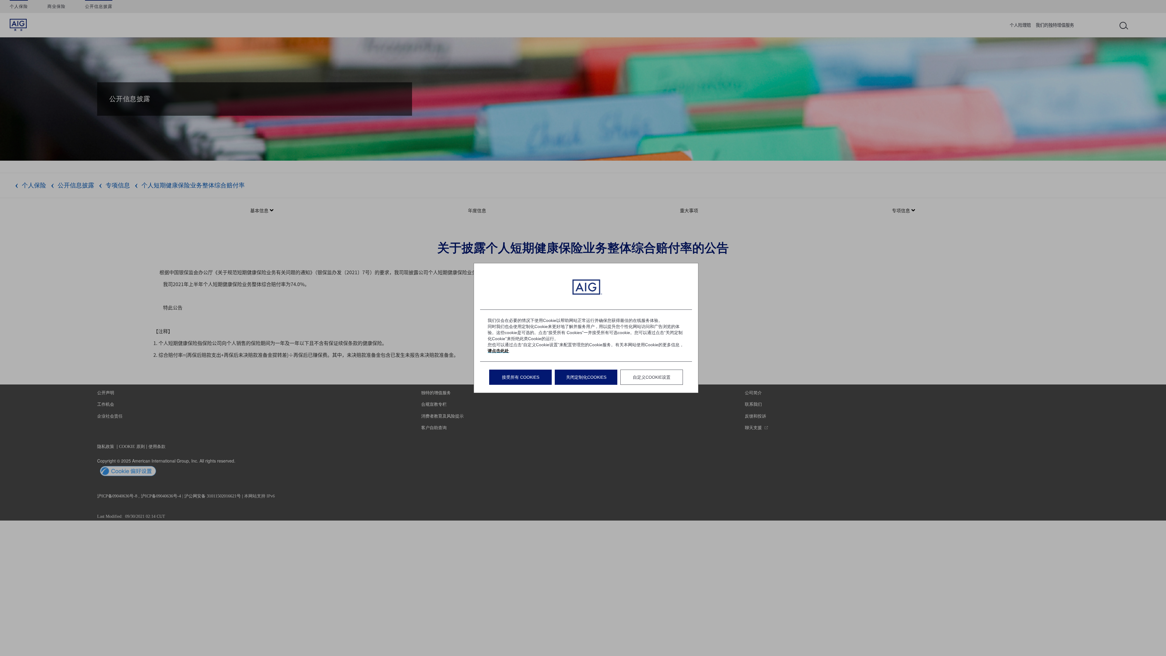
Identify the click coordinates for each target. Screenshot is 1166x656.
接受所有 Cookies (520, 377)
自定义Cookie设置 (651, 377)
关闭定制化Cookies (586, 377)
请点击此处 (498, 350)
